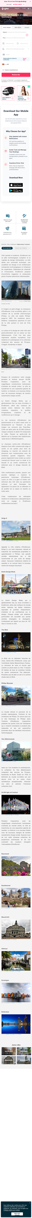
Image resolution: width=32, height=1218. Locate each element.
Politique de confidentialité (13, 81)
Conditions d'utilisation (25, 81)
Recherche (16, 75)
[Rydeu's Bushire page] (8, 98)
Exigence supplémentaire (11, 70)
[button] (4, 64)
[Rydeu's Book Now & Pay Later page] (24, 98)
